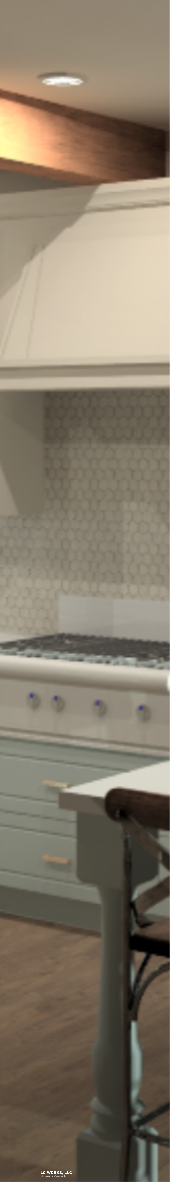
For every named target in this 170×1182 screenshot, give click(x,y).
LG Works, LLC (56, 1172)
